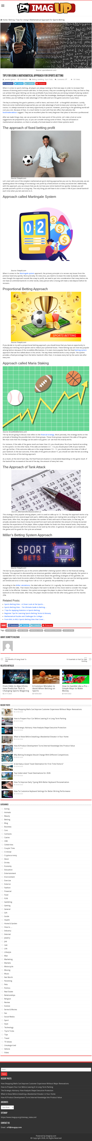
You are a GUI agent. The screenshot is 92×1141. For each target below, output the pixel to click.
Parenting (8, 981)
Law (5, 945)
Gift (5, 913)
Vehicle (7, 1049)
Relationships (9, 995)
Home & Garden (10, 923)
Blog (6, 823)
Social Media (9, 1017)
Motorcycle (8, 966)
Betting (12, 20)
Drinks (7, 863)
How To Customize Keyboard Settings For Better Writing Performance (42, 791)
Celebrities (8, 845)
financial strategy (47, 435)
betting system (81, 350)
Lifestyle (7, 952)
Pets (6, 984)
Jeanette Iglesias (10, 79)
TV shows (8, 1042)
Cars (6, 830)
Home (4, 20)
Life (5, 949)
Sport (6, 1020)
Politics (7, 988)
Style (6, 1024)
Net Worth (8, 977)
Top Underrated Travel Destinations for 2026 (32, 773)
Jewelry (7, 938)
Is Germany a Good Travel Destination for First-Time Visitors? (38, 764)
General (7, 909)
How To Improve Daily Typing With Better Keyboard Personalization (41, 782)
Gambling (40, 79)
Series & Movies (10, 1009)
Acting (6, 809)
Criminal (7, 852)
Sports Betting (68, 630)
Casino (7, 837)
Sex (5, 1013)
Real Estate (8, 992)
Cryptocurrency (10, 855)
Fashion (7, 888)
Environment (9, 877)
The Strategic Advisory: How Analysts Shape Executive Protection (40, 728)
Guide (6, 916)
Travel (6, 1038)
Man (6, 956)
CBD (6, 841)
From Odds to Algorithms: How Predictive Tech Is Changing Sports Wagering (16, 688)
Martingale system (27, 273)
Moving (7, 970)
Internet (7, 934)
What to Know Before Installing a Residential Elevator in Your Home (41, 737)
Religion (7, 999)
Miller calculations (23, 585)
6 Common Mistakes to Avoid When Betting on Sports (43, 688)
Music (6, 974)
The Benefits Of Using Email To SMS (15, 659)
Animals (7, 812)
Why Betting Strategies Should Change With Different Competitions (41, 755)
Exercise (7, 880)
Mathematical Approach (53, 630)
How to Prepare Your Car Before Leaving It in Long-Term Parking (40, 719)
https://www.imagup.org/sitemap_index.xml (18, 1117)
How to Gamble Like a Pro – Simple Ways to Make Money (75, 688)
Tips (6, 1035)
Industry (7, 931)
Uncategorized (10, 1045)
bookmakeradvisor (10, 112)
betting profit (11, 630)
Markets (7, 963)
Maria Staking (23, 630)
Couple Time (9, 848)
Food (6, 895)
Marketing (8, 959)
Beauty (7, 816)
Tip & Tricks (49, 79)
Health (7, 920)
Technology (8, 1027)
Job (5, 941)
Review (7, 1002)
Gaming (7, 906)
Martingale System (36, 630)
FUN (6, 898)
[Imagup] (46, 7)
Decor (6, 859)
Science (7, 1006)
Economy (8, 866)
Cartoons (8, 834)
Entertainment (10, 873)
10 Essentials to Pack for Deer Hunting (76, 659)
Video (6, 1053)
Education (8, 870)
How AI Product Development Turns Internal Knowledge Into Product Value (44, 746)
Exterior (7, 884)
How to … (8, 927)
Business (7, 827)
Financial (7, 891)
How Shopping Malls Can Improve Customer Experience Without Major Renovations (48, 709)
